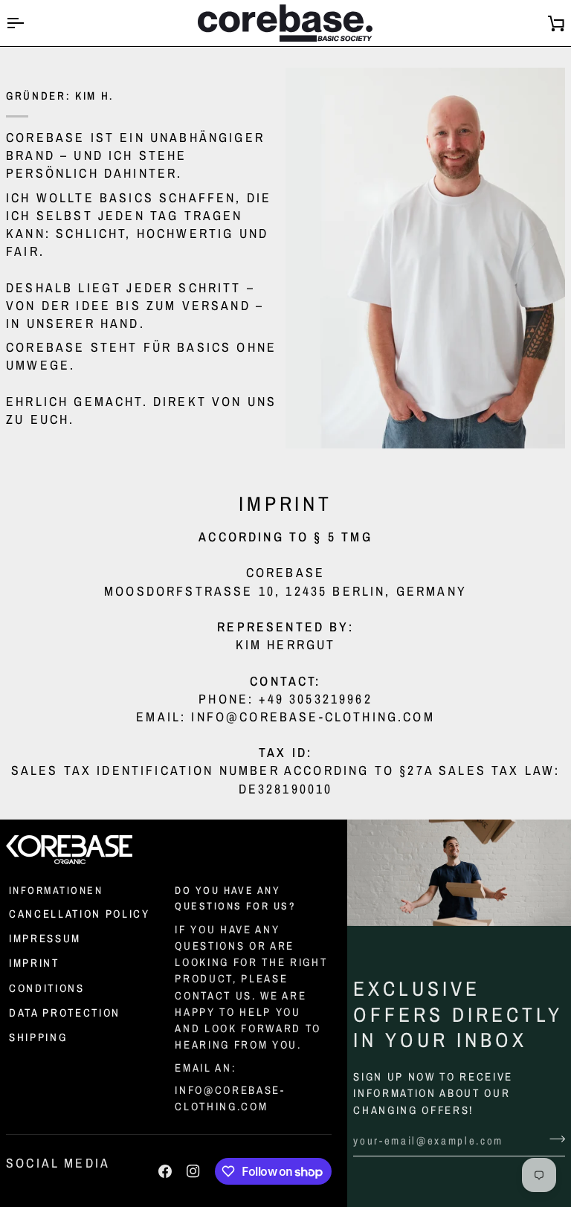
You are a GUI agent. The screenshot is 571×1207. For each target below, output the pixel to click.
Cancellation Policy (79, 914)
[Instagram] (193, 1171)
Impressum (45, 938)
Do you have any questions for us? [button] (235, 898)
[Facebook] (165, 1171)
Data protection (64, 1012)
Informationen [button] (56, 890)
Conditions (47, 988)
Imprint (34, 963)
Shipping (38, 1037)
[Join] (553, 1139)
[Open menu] (28, 23)
